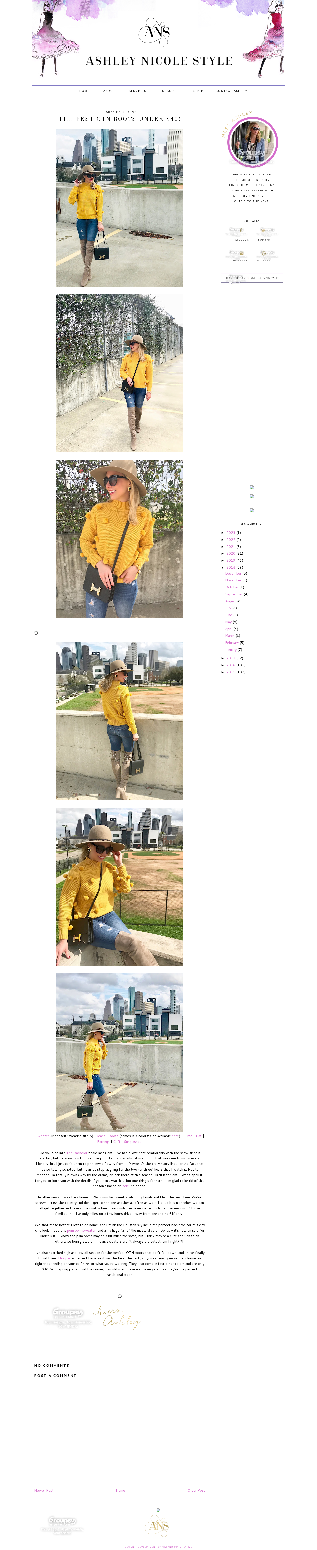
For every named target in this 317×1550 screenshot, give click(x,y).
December (233, 573)
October (232, 587)
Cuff (116, 1141)
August (231, 601)
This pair (64, 1258)
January (231, 649)
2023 (231, 532)
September (234, 594)
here (175, 1135)
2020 (231, 553)
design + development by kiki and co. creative (158, 1547)
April (229, 628)
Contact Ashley (231, 90)
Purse (188, 1135)
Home (84, 90)
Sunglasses (132, 1141)
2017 (231, 658)
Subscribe (170, 90)
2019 (231, 560)
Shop (198, 90)
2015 (231, 672)
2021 (231, 546)
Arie (126, 1185)
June (229, 614)
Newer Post (43, 1490)
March (230, 635)
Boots (113, 1135)
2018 (231, 567)
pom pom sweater (81, 1230)
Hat (199, 1135)
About (109, 90)
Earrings (103, 1141)
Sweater (42, 1135)
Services (138, 90)
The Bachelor (76, 1152)
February (232, 642)
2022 (231, 539)
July (228, 607)
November (233, 580)
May (229, 621)
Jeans (101, 1135)
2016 (231, 665)
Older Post (196, 1490)
